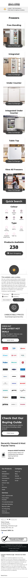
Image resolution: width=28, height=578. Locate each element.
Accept (19, 299)
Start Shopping (15, 253)
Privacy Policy (4, 546)
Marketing (15, 296)
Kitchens (4, 487)
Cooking (4, 476)
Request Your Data (22, 546)
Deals (3, 489)
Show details (6, 299)
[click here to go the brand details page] (5, 348)
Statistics (6, 296)
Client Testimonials (7, 495)
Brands (17, 476)
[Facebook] (2, 533)
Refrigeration (5, 473)
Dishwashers (5, 478)
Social (16, 480)
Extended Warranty (7, 504)
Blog (16, 473)
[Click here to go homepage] (14, 3)
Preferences (16, 294)
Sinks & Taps (5, 483)
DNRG (16, 550)
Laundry (4, 471)
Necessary (6, 294)
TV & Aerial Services (7, 502)
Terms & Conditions (12, 546)
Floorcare (4, 480)
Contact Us (18, 478)
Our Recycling (6, 508)
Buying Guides (6, 506)
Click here (10, 433)
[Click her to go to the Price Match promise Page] (14, 538)
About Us (17, 471)
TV (2, 485)
